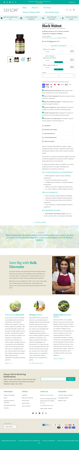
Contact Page (49, 395)
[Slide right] (34, 59)
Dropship (6, 408)
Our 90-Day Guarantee (36, 363)
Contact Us (72, 2)
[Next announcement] (53, 2)
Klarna (5, 398)
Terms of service (43, 432)
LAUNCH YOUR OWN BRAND (71, 18)
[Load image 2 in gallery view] (16, 59)
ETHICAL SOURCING (49, 440)
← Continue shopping (39, 222)
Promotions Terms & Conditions (9, 401)
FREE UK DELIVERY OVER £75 (10, 18)
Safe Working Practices (10, 405)
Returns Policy (25, 403)
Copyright (24, 395)
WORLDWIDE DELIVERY (8, 440)
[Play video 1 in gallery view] (23, 59)
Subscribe (70, 379)
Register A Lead (62, 400)
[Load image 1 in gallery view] (10, 59)
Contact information (61, 432)
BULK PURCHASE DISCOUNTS (52, 18)
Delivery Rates (52, 37)
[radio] (58, 50)
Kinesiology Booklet (63, 398)
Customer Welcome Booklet (65, 395)
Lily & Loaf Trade (11, 432)
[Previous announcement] (25, 2)
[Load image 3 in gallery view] (29, 59)
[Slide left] (5, 59)
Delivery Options (58, 358)
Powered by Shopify (19, 432)
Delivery (51, 41)
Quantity (44, 72)
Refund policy (28, 432)
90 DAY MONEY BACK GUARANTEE (29, 440)
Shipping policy (52, 432)
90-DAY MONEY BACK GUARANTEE (31, 18)
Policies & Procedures (27, 398)
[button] (67, 10)
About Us (8, 363)
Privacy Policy (25, 400)
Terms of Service (26, 406)
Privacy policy (36, 432)
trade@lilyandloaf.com (46, 405)
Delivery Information (9, 395)
